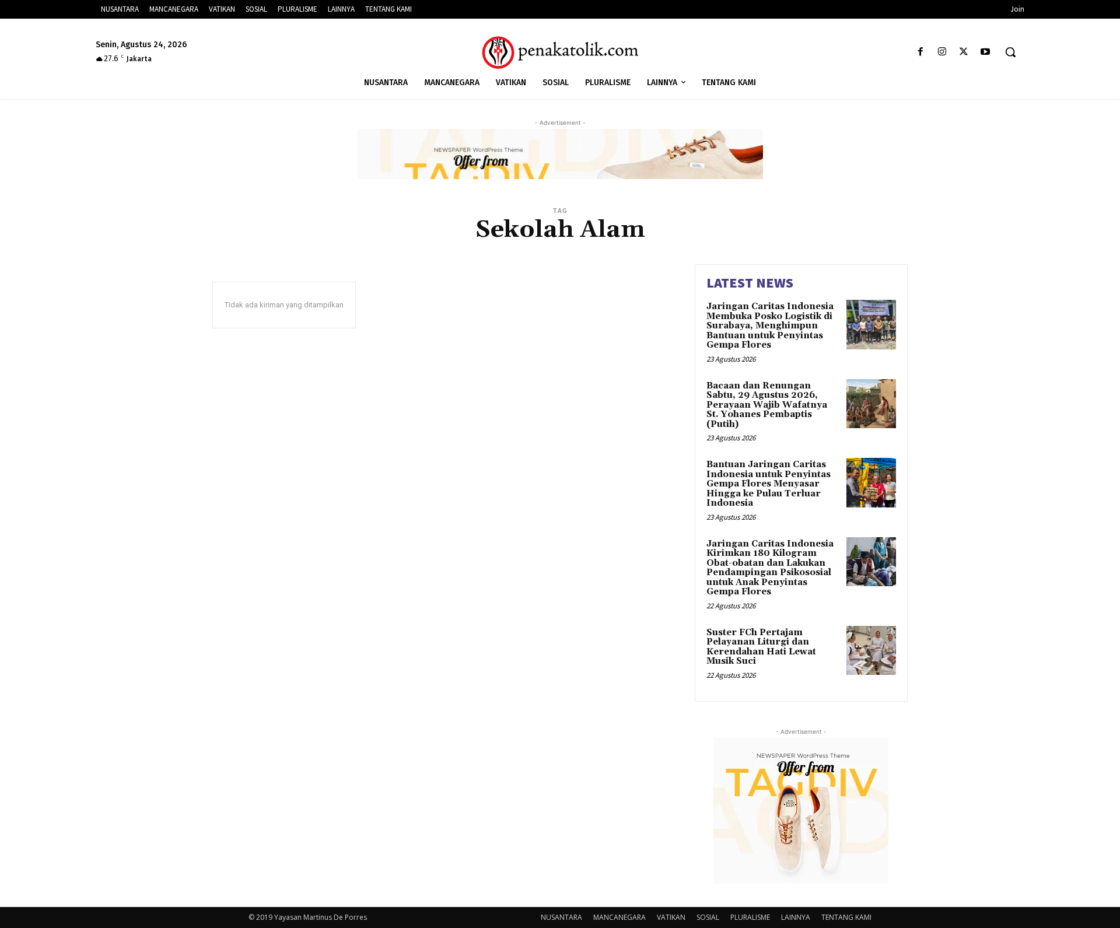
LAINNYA (795, 917)
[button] (1010, 52)
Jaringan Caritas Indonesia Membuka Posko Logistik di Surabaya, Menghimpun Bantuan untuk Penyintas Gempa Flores (770, 326)
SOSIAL (707, 917)
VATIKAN (671, 917)
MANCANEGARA (619, 917)
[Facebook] (920, 52)
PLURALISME (750, 917)
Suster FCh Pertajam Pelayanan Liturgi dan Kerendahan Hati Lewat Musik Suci (761, 647)
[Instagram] (942, 52)
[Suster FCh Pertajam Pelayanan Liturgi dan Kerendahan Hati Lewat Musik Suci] (871, 650)
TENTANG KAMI (846, 917)
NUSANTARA (561, 917)
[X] (964, 52)
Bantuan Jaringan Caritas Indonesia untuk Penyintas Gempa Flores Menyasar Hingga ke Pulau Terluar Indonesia (768, 484)
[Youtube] (985, 52)
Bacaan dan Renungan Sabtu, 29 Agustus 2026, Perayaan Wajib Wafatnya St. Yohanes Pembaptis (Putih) (766, 405)
